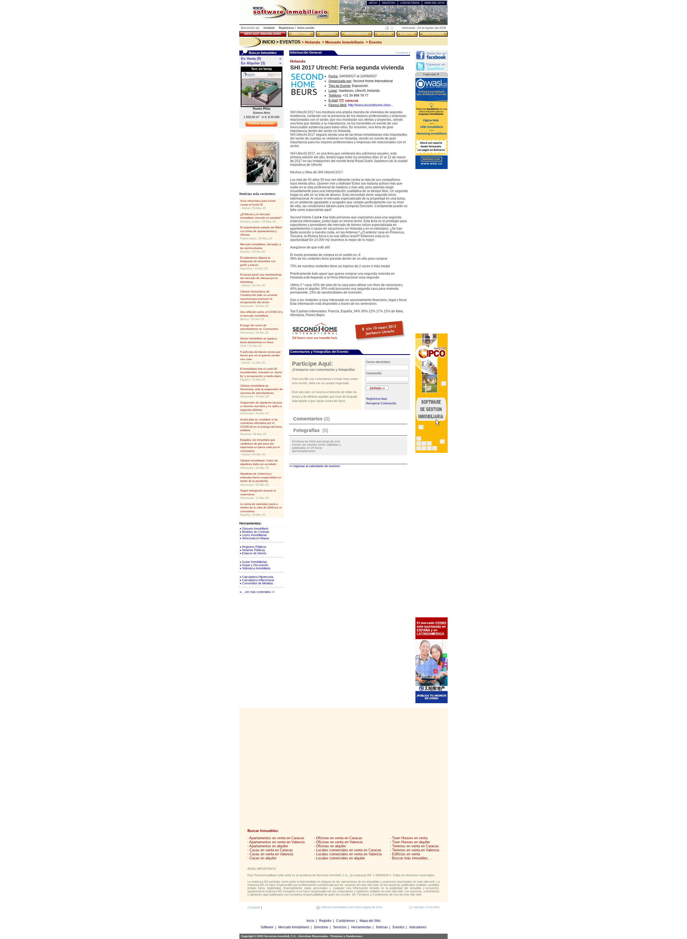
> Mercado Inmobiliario (342, 42)
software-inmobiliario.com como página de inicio (351, 907)
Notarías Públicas (253, 550)
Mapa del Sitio (370, 921)
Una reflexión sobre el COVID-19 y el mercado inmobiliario (261, 315)
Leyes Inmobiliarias (254, 535)
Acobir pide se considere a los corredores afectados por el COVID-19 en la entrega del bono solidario (261, 426)
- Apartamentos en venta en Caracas (275, 838)
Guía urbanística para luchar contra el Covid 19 (258, 204)
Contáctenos (345, 921)
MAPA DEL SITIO (434, 3)
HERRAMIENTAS (356, 33)
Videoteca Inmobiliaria (256, 568)
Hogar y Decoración (255, 565)
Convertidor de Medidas (257, 583)
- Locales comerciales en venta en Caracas (347, 850)
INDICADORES (433, 33)
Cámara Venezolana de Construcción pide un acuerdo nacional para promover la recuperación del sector (258, 298)
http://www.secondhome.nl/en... (370, 105)
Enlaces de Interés (254, 553)
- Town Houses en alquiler (410, 842)
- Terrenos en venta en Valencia (414, 850)
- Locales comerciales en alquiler (339, 858)
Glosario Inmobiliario (255, 528)
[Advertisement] (431, 250)
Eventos (398, 927)
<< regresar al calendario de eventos (314, 466)
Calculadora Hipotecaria (257, 576)
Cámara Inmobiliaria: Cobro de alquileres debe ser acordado (259, 464)
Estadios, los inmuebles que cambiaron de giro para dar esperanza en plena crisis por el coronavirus (260, 447)
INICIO (373, 3)
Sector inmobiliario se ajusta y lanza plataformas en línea (258, 342)
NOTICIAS (384, 33)
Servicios (339, 927)
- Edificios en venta (405, 854)
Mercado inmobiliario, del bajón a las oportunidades (260, 248)
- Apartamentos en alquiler (267, 846)
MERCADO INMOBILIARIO (262, 33)
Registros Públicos (254, 546)
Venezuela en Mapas (255, 538)
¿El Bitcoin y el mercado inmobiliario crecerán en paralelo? (261, 218)
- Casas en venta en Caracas (270, 850)
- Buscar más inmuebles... (410, 858)
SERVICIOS (327, 33)
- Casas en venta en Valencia (270, 854)
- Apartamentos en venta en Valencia (276, 842)
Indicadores (417, 927)
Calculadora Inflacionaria (258, 580)
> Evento (373, 42)
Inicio (310, 921)
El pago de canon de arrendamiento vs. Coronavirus (259, 329)
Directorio (321, 927)
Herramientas (361, 927)
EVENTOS (407, 33)
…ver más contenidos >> (258, 591)
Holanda (297, 61)
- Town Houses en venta (408, 838)
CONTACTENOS (409, 3)
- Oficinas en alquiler (330, 846)
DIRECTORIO (301, 33)
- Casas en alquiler (261, 858)
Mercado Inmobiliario (293, 927)
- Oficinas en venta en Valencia (338, 842)
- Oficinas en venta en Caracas (338, 838)
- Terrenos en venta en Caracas (414, 846)
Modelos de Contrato (255, 531)
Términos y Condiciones (346, 936)
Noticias (382, 927)
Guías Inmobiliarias (254, 561)
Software (267, 927)
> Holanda (310, 42)
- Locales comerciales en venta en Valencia (348, 854)
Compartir (402, 52)
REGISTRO (388, 3)
